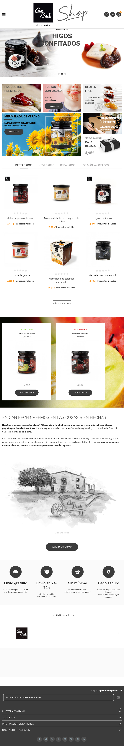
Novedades (46, 165)
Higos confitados (103, 218)
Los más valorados (95, 165)
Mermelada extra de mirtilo (103, 275)
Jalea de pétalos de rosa (20, 218)
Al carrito (11, 195)
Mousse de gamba (20, 275)
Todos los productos (62, 303)
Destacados (24, 165)
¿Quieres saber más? (62, 547)
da (119, 690)
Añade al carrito (27, 393)
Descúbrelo (14, 132)
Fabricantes (62, 615)
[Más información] (23, 195)
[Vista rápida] (17, 195)
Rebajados (67, 165)
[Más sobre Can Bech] (22, 633)
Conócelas (54, 106)
